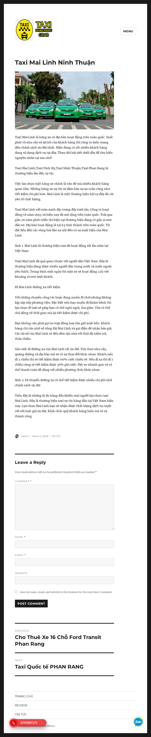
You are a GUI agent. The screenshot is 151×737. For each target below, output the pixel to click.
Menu (128, 31)
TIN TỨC (56, 436)
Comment (23, 481)
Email (20, 555)
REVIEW (21, 705)
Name (20, 537)
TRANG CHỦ (24, 696)
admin (25, 436)
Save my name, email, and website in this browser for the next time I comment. (66, 592)
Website (21, 573)
